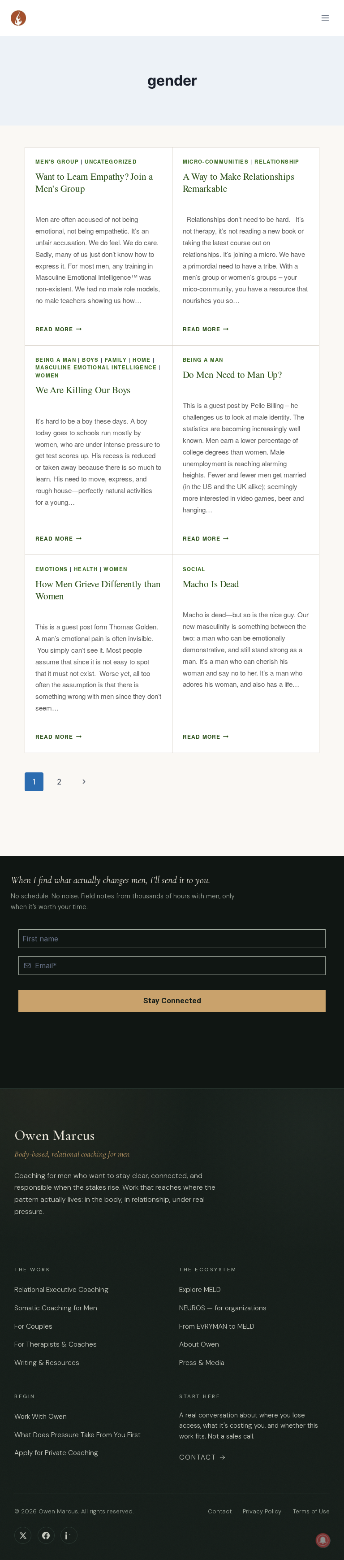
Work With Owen (40, 1416)
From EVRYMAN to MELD (216, 1326)
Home (142, 360)
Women (47, 375)
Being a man (55, 360)
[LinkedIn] (68, 1535)
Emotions (51, 569)
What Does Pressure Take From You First (77, 1434)
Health (86, 569)
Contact (203, 1457)
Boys (90, 360)
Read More (58, 329)
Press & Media (201, 1362)
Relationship (277, 161)
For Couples (33, 1326)
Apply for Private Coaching (56, 1452)
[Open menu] (325, 18)
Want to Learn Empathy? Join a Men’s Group (94, 182)
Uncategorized (111, 161)
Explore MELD (200, 1289)
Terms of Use (311, 1511)
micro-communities (216, 161)
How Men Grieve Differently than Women (98, 589)
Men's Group (57, 161)
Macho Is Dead (211, 583)
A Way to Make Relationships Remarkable (238, 182)
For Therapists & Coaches (55, 1344)
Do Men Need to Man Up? (232, 374)
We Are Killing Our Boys (83, 389)
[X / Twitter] (22, 1535)
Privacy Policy (262, 1511)
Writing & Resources (46, 1362)
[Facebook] (46, 1535)
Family (116, 360)
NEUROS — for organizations (223, 1308)
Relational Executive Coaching (61, 1289)
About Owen (199, 1344)
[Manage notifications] (323, 1540)
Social (194, 569)
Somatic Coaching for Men (55, 1308)
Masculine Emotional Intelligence (96, 367)
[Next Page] (84, 781)
